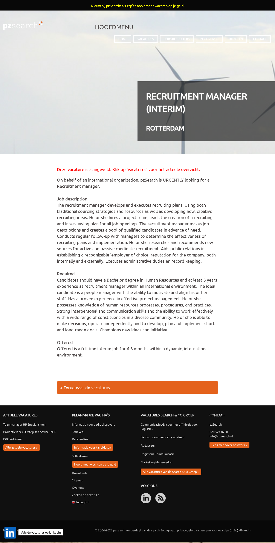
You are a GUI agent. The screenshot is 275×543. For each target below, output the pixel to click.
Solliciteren (80, 456)
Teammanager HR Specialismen (24, 424)
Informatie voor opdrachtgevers (93, 424)
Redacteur (148, 445)
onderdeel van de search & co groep (151, 530)
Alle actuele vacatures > (21, 447)
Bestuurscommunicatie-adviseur (163, 437)
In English (82, 502)
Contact (260, 39)
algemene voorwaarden (213, 530)
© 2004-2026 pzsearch (110, 530)
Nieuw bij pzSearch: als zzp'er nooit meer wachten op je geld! (137, 5)
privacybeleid (186, 530)
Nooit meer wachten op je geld (95, 464)
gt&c (234, 530)
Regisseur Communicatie (158, 454)
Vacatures (146, 39)
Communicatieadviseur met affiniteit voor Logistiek (169, 426)
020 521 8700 (218, 432)
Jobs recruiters (176, 39)
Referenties (80, 439)
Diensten (236, 39)
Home (122, 39)
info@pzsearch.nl (221, 436)
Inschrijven (209, 39)
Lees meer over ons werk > (229, 445)
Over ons (78, 487)
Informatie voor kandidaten (92, 447)
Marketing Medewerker (157, 462)
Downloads (79, 473)
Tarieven (78, 432)
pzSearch (23, 25)
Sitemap (77, 480)
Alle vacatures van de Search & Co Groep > (171, 471)
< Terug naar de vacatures (85, 387)
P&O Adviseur (12, 439)
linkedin (245, 530)
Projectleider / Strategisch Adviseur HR (29, 432)
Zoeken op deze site (85, 495)
